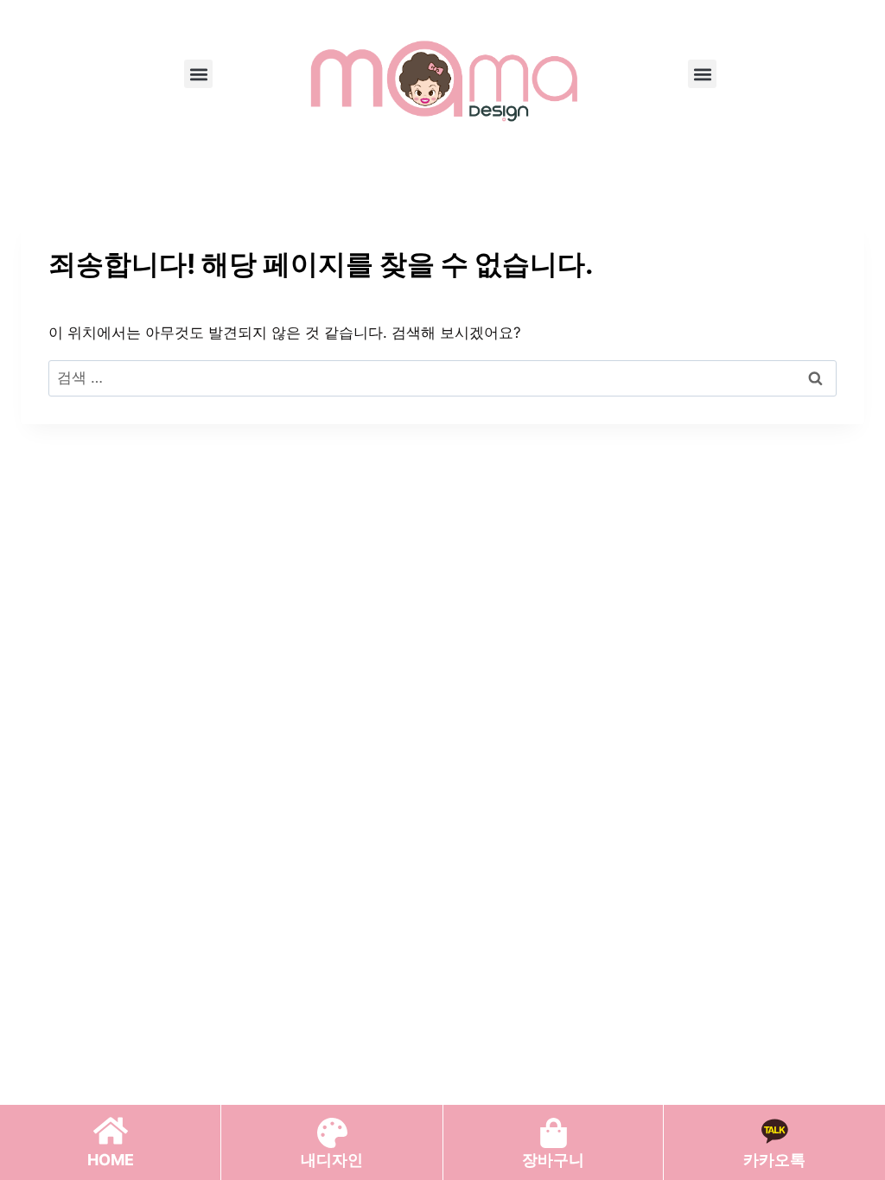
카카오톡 (774, 1160)
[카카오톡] (774, 1130)
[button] (198, 74)
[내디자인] (332, 1133)
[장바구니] (553, 1133)
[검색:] (442, 377)
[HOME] (110, 1130)
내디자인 (332, 1160)
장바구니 (553, 1160)
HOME (110, 1160)
